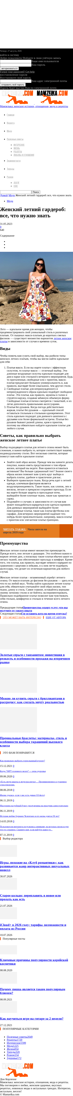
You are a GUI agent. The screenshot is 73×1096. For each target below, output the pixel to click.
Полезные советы (15, 139)
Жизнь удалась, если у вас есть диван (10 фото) (22, 795)
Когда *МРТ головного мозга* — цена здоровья (23, 771)
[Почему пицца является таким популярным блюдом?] (8, 982)
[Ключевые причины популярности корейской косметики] (8, 953)
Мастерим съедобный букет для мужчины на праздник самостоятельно (34, 805)
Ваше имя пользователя (45, 61)
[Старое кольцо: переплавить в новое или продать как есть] (8, 888)
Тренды (10, 168)
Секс (16, 186)
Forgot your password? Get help (17, 71)
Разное (10, 177)
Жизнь (17, 148)
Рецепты (18, 151)
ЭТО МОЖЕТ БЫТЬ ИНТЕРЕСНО (22, 617)
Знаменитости (14, 160)
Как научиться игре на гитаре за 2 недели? (31, 1018)
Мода (9, 131)
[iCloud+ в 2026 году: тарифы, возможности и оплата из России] (8, 918)
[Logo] (17, 103)
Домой (4, 195)
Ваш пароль (38, 64)
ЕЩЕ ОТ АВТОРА (56, 617)
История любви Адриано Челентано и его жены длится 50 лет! (29, 816)
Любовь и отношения (24, 155)
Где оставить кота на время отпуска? (44, 613)
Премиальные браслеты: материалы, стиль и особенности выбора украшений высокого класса (33, 741)
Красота (10, 122)
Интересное (19, 144)
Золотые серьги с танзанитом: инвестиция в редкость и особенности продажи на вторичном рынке (35, 658)
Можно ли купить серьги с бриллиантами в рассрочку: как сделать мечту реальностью (32, 700)
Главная (10, 114)
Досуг (16, 182)
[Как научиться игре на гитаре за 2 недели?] (8, 1012)
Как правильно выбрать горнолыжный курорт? (22, 760)
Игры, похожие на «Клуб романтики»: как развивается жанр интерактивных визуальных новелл (34, 866)
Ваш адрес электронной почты (49, 81)
